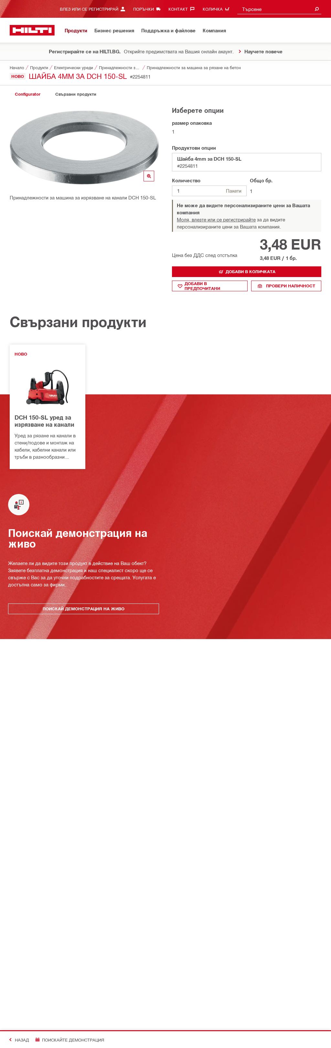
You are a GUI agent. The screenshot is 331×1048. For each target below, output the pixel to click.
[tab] (27, 94)
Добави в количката (250, 271)
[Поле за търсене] (317, 9)
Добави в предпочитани (202, 286)
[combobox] (279, 9)
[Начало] (32, 30)
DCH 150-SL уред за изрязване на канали (44, 421)
